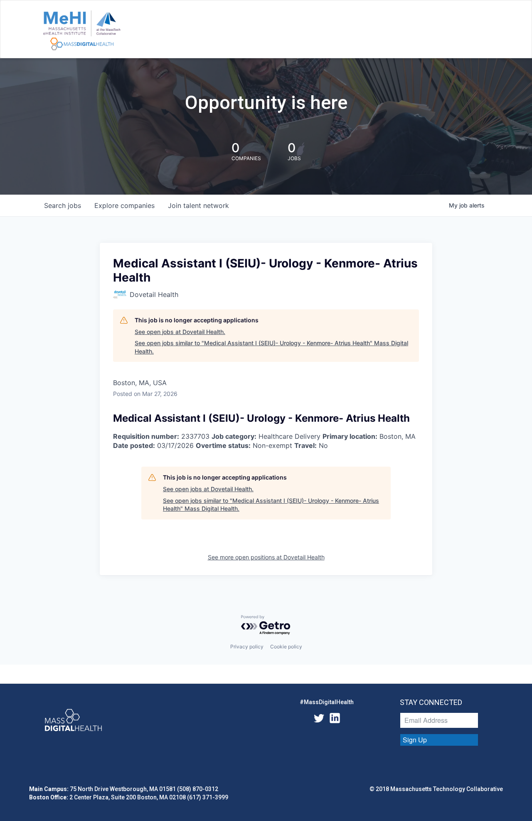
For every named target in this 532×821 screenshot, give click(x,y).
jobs (62, 205)
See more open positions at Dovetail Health (266, 557)
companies (124, 205)
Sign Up (415, 739)
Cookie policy (286, 646)
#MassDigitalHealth (327, 702)
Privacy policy (247, 646)
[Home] (81, 31)
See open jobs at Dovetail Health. (180, 331)
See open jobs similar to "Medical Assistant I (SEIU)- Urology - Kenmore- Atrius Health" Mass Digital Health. (271, 347)
